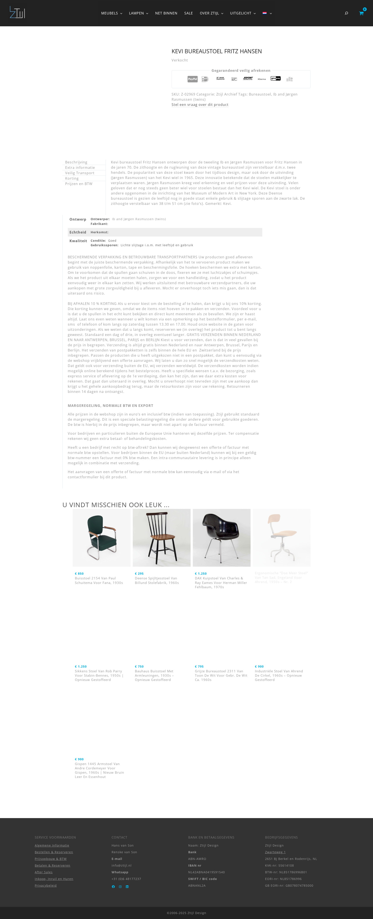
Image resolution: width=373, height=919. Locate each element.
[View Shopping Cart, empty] (361, 13)
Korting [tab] (72, 178)
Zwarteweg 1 (275, 852)
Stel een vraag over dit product (200, 104)
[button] (120, 13)
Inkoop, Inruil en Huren (54, 879)
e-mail (215, 471)
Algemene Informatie (52, 845)
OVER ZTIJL (209, 13)
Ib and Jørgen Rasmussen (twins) (139, 219)
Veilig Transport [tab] (80, 173)
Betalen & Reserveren (52, 865)
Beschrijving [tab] (76, 162)
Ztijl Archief (226, 94)
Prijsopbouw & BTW (51, 859)
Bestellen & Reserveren (54, 852)
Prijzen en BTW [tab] (79, 183)
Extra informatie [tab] (80, 167)
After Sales (44, 872)
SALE (188, 13)
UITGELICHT (240, 13)
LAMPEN (136, 13)
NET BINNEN (166, 13)
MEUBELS (109, 13)
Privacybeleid (46, 885)
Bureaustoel (260, 94)
